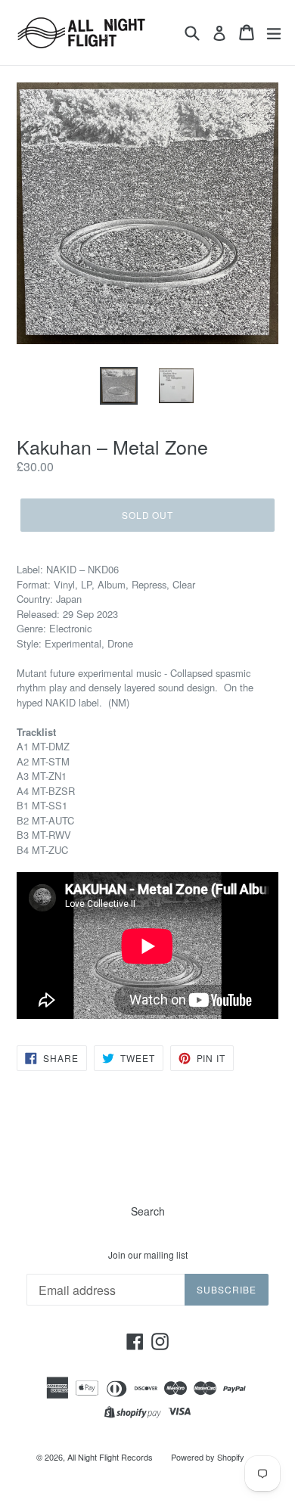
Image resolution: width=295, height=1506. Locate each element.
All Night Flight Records (110, 1457)
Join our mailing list (148, 1255)
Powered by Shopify (207, 1457)
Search (148, 1211)
